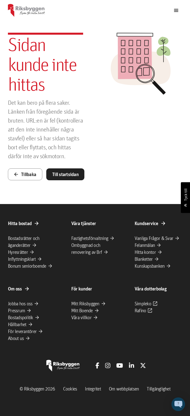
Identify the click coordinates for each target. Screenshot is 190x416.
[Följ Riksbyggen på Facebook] (97, 365)
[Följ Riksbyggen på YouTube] (119, 365)
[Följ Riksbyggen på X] (143, 365)
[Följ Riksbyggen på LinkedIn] (131, 365)
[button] (178, 404)
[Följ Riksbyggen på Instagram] (107, 365)
